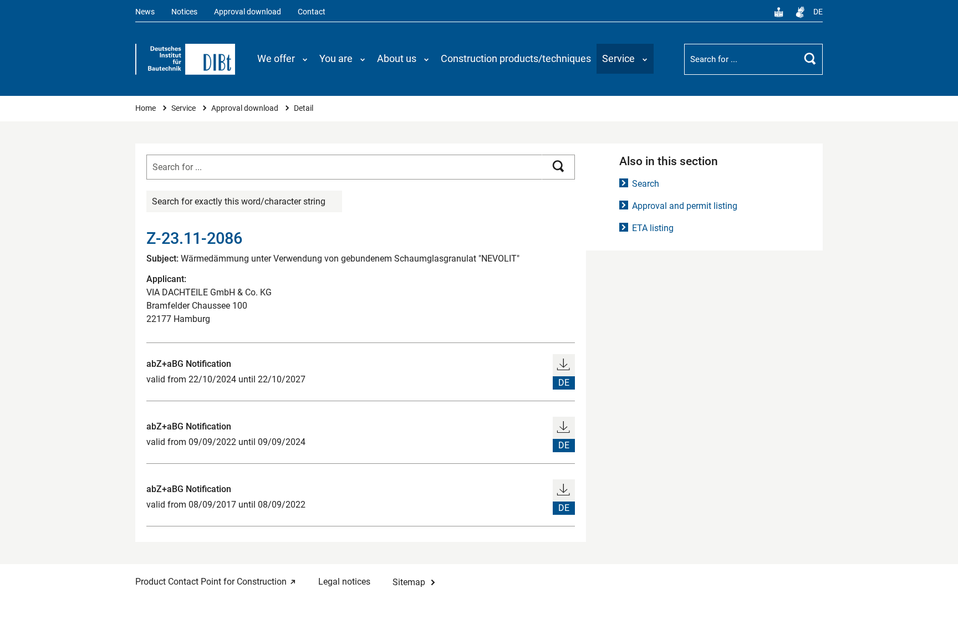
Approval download (247, 12)
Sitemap (409, 582)
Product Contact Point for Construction (211, 581)
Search (645, 183)
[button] (283, 59)
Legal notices (344, 581)
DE (818, 12)
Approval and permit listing (684, 206)
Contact (311, 12)
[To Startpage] (185, 59)
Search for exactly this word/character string (238, 201)
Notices (184, 12)
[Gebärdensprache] (800, 12)
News (145, 12)
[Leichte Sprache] (779, 12)
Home (146, 108)
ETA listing (653, 228)
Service (184, 108)
